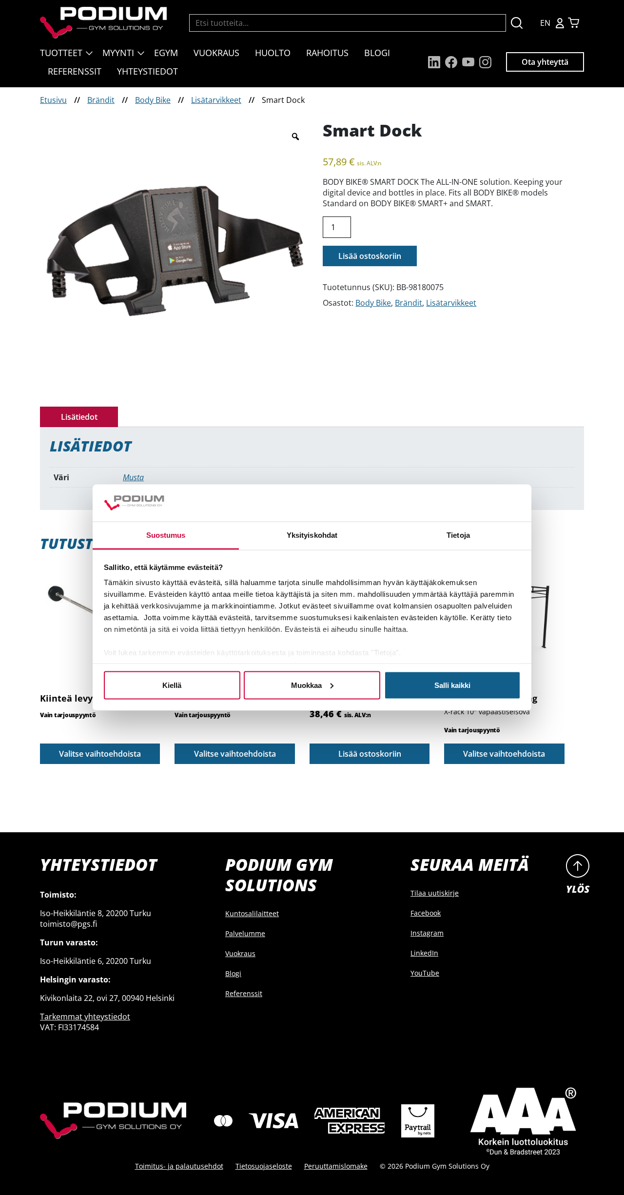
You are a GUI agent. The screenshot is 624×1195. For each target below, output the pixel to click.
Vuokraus (216, 53)
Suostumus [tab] (166, 535)
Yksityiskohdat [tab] (312, 535)
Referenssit (74, 71)
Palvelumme (245, 933)
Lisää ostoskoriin (369, 256)
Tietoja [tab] (458, 535)
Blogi (377, 53)
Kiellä (171, 685)
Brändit (101, 100)
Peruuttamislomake (336, 1166)
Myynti (118, 53)
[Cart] (573, 23)
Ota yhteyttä (545, 62)
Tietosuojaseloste (263, 1166)
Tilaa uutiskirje (434, 893)
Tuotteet (61, 53)
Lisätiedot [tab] (79, 416)
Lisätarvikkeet (216, 100)
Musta (133, 477)
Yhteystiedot (147, 71)
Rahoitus (327, 53)
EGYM (166, 53)
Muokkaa (306, 685)
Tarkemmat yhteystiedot (85, 1016)
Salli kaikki (452, 685)
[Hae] (517, 23)
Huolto (273, 53)
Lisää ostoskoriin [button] (369, 753)
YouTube (424, 973)
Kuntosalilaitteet (252, 913)
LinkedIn (424, 953)
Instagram (427, 933)
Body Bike (153, 100)
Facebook (425, 913)
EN (545, 23)
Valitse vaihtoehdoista (100, 753)
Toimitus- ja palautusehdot (179, 1166)
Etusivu (53, 100)
